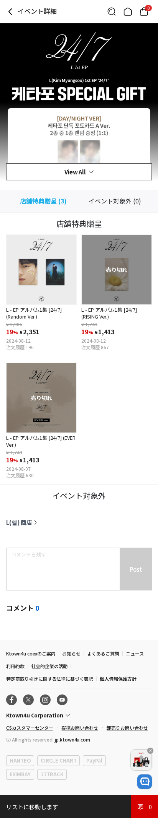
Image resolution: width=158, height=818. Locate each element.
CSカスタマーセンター (29, 727)
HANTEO (20, 760)
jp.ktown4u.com (72, 739)
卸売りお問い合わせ (127, 727)
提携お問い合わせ (79, 727)
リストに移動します (32, 807)
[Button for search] (111, 11)
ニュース (135, 653)
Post (136, 569)
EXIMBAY (20, 774)
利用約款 (15, 666)
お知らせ (71, 653)
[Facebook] (11, 699)
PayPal (94, 760)
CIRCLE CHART (58, 760)
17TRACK (52, 774)
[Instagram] (45, 699)
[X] (28, 699)
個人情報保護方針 (118, 678)
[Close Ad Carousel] (150, 751)
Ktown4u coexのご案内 (31, 653)
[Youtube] (62, 699)
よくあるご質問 (103, 653)
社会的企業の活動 (49, 666)
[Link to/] (127, 11)
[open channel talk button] (144, 781)
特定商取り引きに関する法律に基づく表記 (49, 678)
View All (75, 172)
